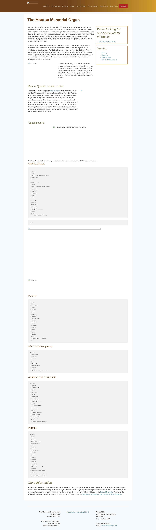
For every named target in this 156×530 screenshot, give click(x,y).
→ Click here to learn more (106, 41)
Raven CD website (106, 492)
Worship (104, 53)
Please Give (123, 6)
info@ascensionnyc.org (109, 525)
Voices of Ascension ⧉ (109, 60)
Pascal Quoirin (55, 91)
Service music (106, 57)
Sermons (105, 55)
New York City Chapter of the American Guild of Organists (102, 494)
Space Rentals (114, 6)
